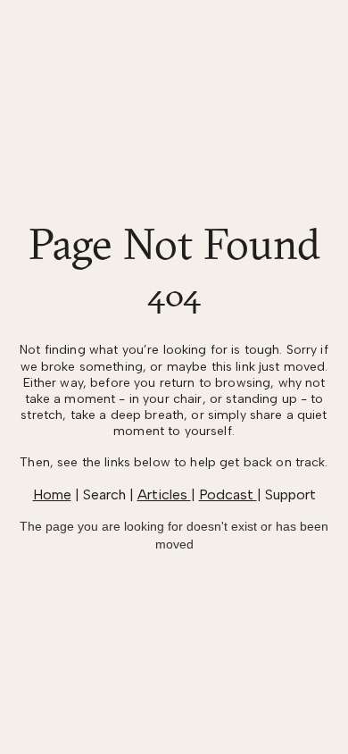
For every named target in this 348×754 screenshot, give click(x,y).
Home (52, 494)
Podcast (228, 494)
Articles (164, 494)
